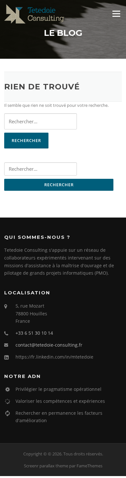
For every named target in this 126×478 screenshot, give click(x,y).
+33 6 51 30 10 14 (34, 333)
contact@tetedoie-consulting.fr (49, 345)
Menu (116, 13)
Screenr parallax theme (46, 466)
